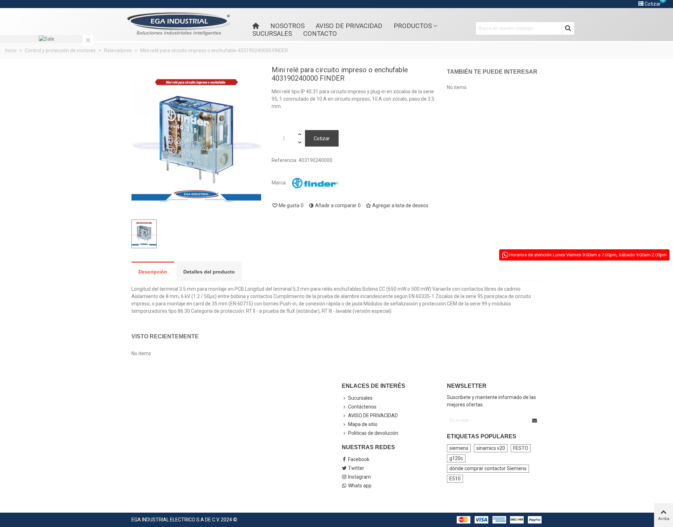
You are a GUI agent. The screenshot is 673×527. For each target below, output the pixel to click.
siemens (458, 448)
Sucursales (272, 34)
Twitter (356, 468)
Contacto (320, 34)
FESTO (520, 448)
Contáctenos (362, 407)
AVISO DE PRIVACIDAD (349, 26)
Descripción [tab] (152, 272)
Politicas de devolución (373, 433)
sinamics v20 (490, 448)
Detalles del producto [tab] (209, 272)
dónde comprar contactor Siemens (487, 468)
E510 (455, 478)
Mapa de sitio (363, 424)
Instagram (359, 477)
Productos (413, 26)
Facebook (358, 459)
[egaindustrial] (178, 24)
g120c (456, 458)
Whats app (360, 485)
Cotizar (322, 138)
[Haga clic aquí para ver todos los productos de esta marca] (315, 183)
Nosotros (287, 26)
